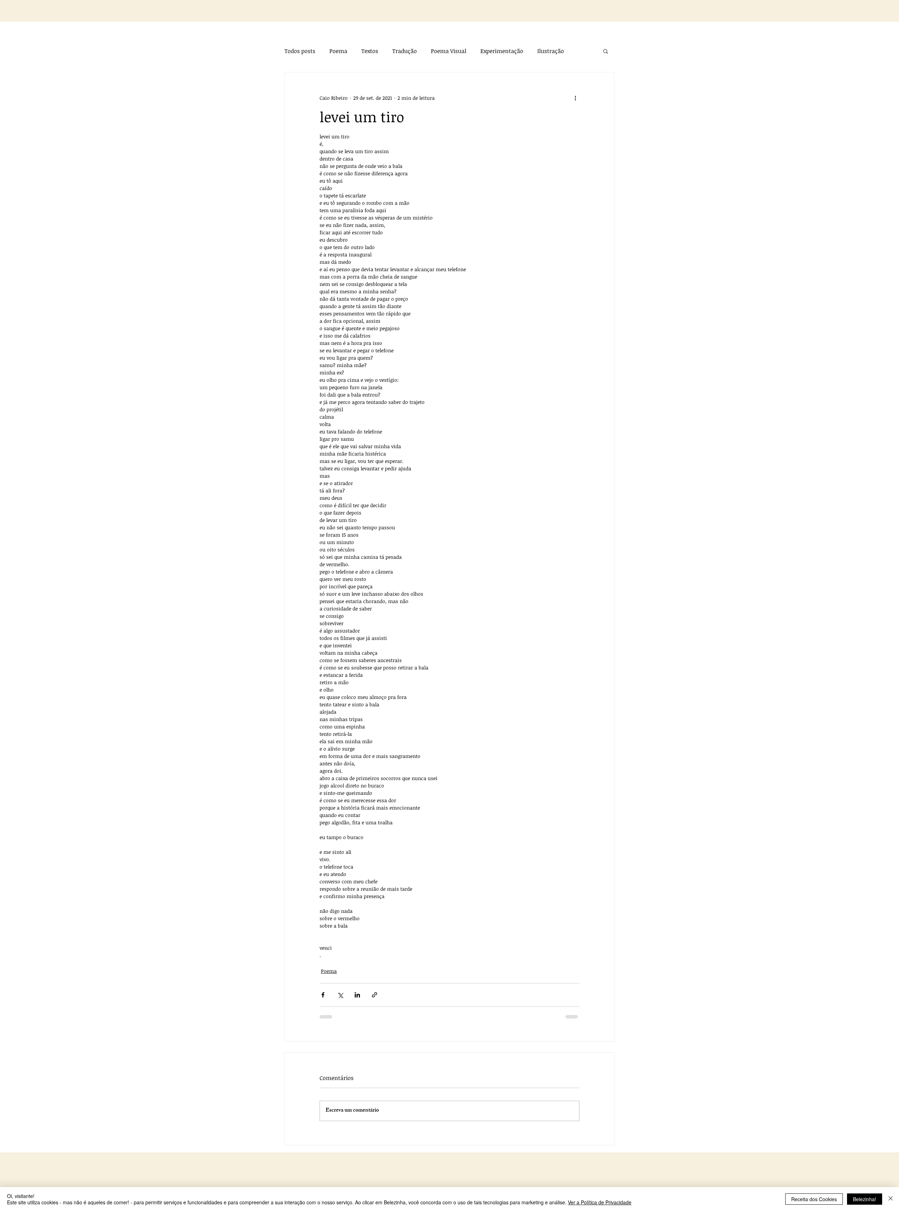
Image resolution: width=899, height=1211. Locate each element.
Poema (338, 50)
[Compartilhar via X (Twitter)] (340, 994)
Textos (369, 50)
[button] (605, 51)
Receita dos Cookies (814, 1199)
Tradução (404, 50)
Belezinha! (864, 1199)
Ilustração (550, 50)
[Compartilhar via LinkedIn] (357, 994)
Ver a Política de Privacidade (599, 1202)
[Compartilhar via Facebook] (323, 994)
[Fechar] (890, 1199)
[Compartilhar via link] (374, 994)
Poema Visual (448, 50)
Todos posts (299, 50)
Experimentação (501, 50)
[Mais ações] (575, 97)
